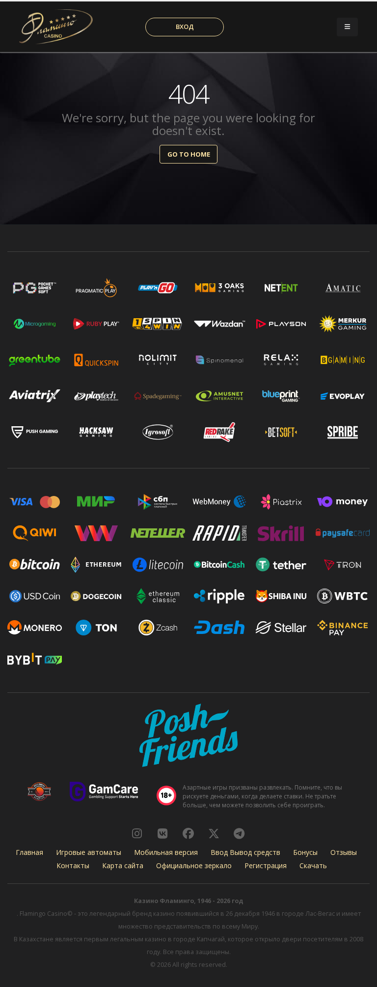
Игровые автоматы (88, 852)
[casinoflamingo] (162, 833)
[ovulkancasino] (213, 833)
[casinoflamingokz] (188, 833)
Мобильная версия (166, 852)
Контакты (72, 865)
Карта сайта (122, 865)
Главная (29, 852)
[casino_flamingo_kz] (137, 833)
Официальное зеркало (194, 865)
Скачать (313, 865)
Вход (185, 26)
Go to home (188, 154)
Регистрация (265, 865)
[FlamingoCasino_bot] (239, 833)
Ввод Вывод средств (245, 852)
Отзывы (343, 852)
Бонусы (305, 852)
